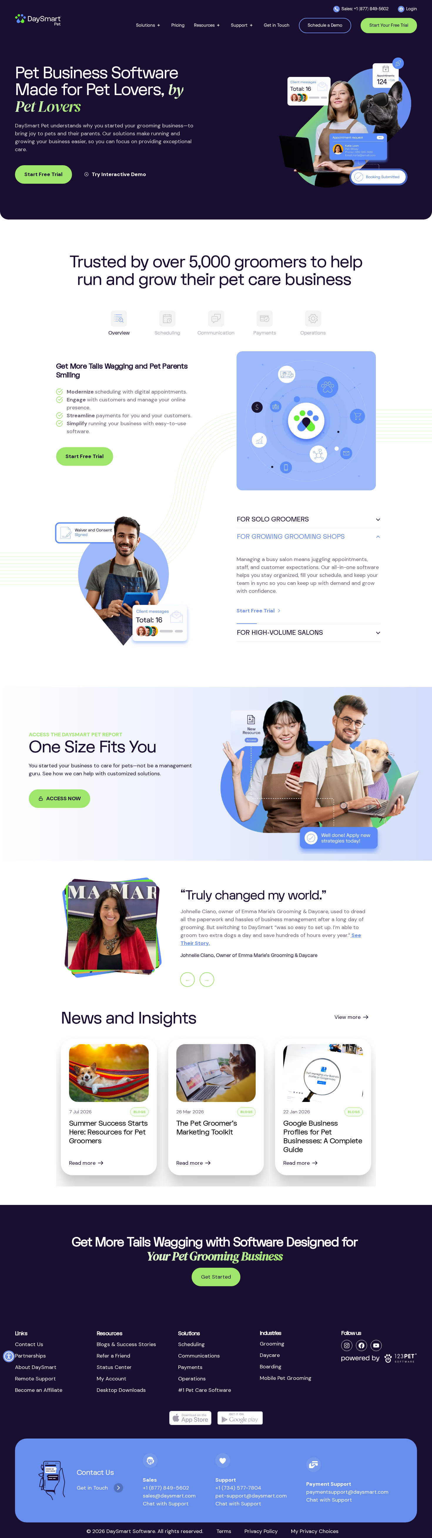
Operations (192, 1378)
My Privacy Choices (315, 1531)
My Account (111, 1378)
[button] (149, 25)
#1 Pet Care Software (204, 1390)
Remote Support (35, 1378)
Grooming (272, 1343)
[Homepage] (38, 20)
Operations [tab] (313, 333)
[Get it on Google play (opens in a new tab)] (240, 1418)
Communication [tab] (216, 333)
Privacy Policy (261, 1531)
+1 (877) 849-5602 (166, 1487)
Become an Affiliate (38, 1390)
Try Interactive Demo (119, 174)
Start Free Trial (43, 174)
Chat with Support (166, 1503)
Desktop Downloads (121, 1390)
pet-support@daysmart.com (251, 1495)
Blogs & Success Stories (126, 1344)
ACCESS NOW (63, 798)
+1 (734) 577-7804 (238, 1487)
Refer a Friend (113, 1355)
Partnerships (30, 1355)
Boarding (271, 1366)
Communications (199, 1355)
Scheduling (191, 1344)
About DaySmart (35, 1367)
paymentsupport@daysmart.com (347, 1491)
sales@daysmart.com (169, 1495)
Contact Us (29, 1344)
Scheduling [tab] (167, 333)
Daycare (270, 1355)
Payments (190, 1367)
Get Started (216, 1276)
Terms (223, 1531)
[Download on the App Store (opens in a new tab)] (190, 1418)
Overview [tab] (119, 333)
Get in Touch (92, 1487)
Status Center (114, 1367)
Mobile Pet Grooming (286, 1378)
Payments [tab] (264, 333)
